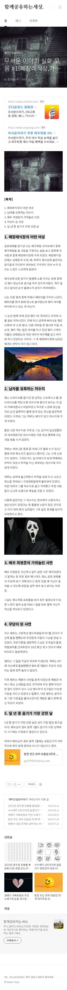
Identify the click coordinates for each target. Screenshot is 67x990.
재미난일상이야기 (18, 799)
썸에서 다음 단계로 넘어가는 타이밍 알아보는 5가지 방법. (25, 825)
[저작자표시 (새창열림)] (40, 784)
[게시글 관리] (19, 784)
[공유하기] (15, 784)
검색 (52, 7)
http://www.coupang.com (23, 127)
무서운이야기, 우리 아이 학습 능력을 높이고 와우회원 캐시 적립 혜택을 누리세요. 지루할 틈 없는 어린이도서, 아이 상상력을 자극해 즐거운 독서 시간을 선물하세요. (33, 140)
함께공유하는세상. (24, 7)
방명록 (33, 20)
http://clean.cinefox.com (23, 101)
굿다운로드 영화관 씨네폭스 (22, 107)
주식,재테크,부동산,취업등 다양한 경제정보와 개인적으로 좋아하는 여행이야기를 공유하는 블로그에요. (26, 929)
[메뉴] (60, 7)
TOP (60, 978)
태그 (18, 20)
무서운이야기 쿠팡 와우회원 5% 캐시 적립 (33, 133)
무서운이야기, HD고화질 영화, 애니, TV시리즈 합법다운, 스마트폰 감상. (22, 114)
